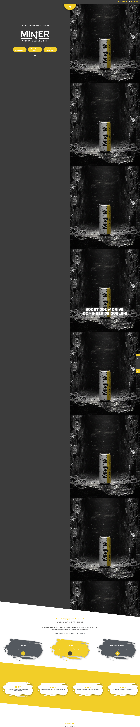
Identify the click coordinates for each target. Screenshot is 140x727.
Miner (44, 627)
